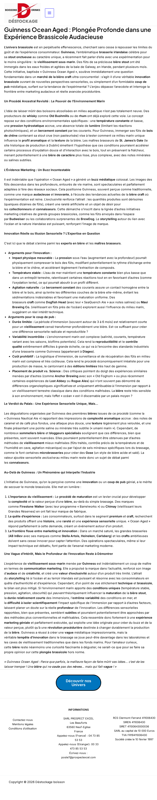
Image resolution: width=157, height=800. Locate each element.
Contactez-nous (23, 719)
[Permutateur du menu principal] (49, 12)
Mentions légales (22, 724)
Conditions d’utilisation (23, 728)
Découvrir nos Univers (78, 683)
